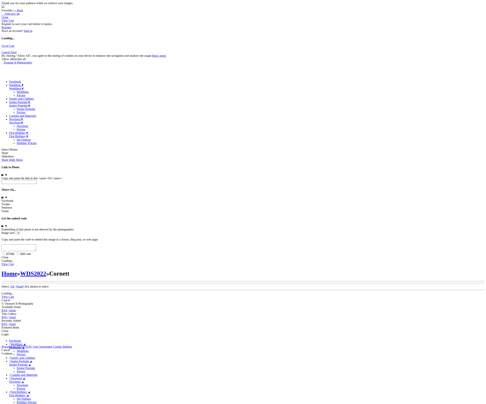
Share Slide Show (12, 159)
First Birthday (19, 132)
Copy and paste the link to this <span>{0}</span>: (32, 178)
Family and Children (21, 98)
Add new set (11, 13)
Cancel (6, 52)
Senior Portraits (20, 102)
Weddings (16, 85)
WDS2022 (33, 273)
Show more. (159, 55)
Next (14, 52)
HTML (10, 253)
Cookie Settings (62, 346)
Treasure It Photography (17, 62)
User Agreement (42, 346)
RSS (5, 310)
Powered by (17, 346)
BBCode (25, 253)
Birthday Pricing (26, 143)
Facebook (15, 81)
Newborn (16, 119)
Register (6, 27)
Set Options (24, 139)
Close (5, 17)
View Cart (8, 20)
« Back (19, 10)
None (19, 286)
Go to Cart (8, 45)
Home (9, 273)
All (12, 286)
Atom (12, 310)
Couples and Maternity (22, 115)
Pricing (21, 95)
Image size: (8, 232)
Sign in (28, 30)
